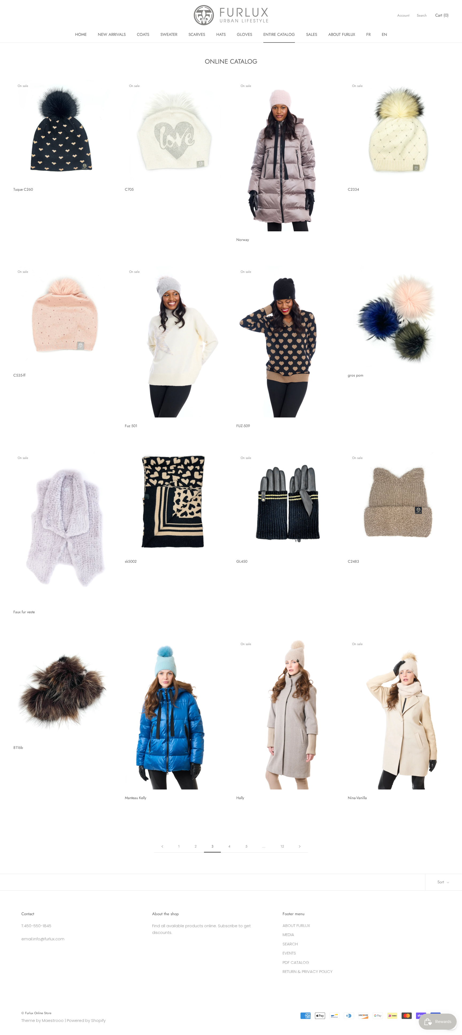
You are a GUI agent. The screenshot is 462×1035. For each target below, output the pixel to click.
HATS (221, 34)
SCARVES (196, 34)
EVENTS (289, 953)
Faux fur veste (24, 612)
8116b (18, 747)
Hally (240, 797)
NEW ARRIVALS (112, 34)
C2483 (353, 561)
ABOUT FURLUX (341, 34)
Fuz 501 (131, 425)
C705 (129, 189)
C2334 (353, 189)
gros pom (355, 375)
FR (368, 34)
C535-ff (19, 375)
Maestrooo (53, 1020)
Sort (441, 882)
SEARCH (290, 944)
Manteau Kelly (135, 797)
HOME (81, 34)
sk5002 (131, 561)
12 (282, 846)
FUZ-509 (243, 425)
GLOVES (244, 34)
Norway (242, 239)
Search (422, 15)
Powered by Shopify (86, 1020)
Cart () (442, 15)
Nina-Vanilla (357, 797)
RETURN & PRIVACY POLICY (308, 971)
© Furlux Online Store (36, 1013)
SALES (311, 34)
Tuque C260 (23, 189)
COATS (143, 34)
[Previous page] (162, 846)
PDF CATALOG (296, 962)
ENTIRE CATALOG (279, 34)
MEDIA (288, 934)
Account (403, 15)
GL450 (241, 561)
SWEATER (168, 34)
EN (384, 34)
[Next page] (299, 846)
